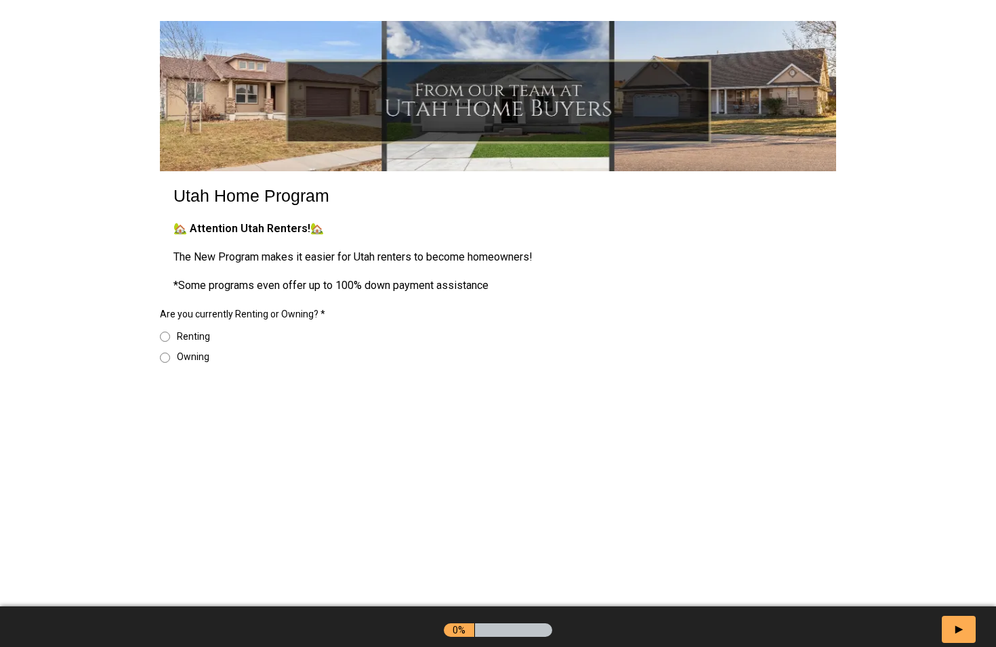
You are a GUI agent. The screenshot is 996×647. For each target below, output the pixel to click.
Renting (193, 336)
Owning (193, 356)
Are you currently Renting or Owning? (242, 314)
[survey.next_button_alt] (959, 629)
